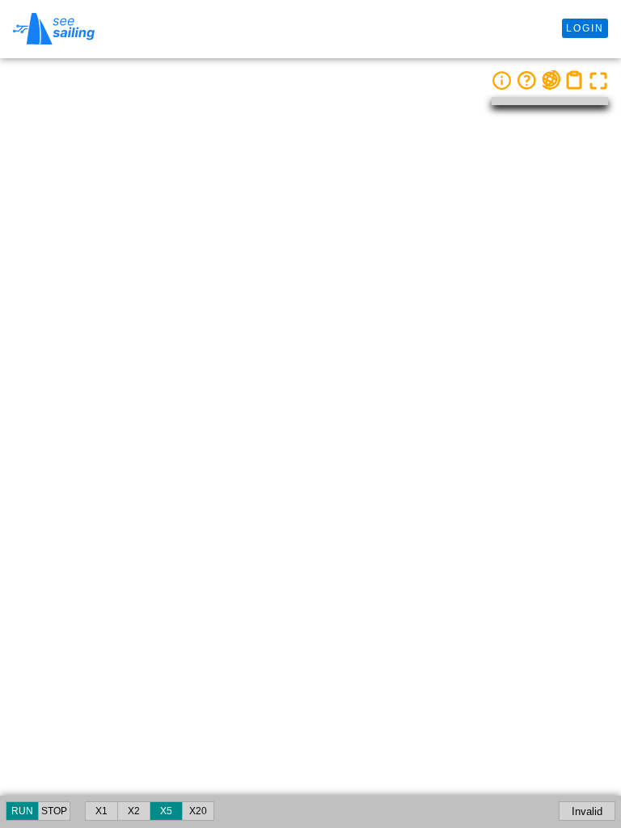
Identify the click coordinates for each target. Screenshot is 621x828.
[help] (526, 80)
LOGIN (585, 28)
